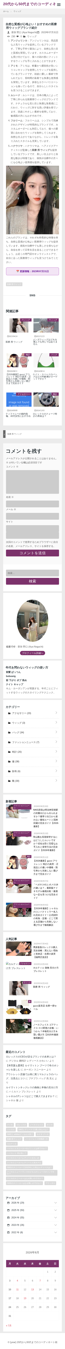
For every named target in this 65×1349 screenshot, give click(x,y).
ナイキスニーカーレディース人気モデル (24, 1163)
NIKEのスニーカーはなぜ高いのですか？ (24, 1183)
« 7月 (9, 1325)
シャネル (11, 1129)
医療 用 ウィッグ (41, 150)
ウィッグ (32, 36)
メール (11, 509)
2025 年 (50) (17, 1210)
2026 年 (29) (17, 1202)
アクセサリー (24, 394)
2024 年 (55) (17, 1217)
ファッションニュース (25, 742)
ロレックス (21, 1125)
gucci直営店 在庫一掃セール (45, 1007)
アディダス (50, 1183)
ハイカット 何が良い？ (17, 1153)
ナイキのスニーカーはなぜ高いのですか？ (25, 1178)
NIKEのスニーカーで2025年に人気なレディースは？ (29, 1167)
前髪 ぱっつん (13, 672)
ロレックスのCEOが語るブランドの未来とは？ (31, 1056)
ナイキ (10, 1125)
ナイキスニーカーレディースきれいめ (23, 1158)
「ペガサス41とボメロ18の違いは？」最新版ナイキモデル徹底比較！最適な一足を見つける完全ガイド (45, 891)
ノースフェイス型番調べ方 (36, 1139)
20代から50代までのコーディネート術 (31, 5)
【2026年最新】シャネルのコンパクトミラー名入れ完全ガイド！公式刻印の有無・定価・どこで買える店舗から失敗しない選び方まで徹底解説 (45, 916)
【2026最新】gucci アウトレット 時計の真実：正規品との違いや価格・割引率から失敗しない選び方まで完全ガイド (18, 378)
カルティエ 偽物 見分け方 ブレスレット (46, 969)
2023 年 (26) (17, 1225)
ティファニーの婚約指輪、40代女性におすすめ (18, 415)
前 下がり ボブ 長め (16, 680)
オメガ (50, 1125)
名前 (10, 497)
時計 (28, 355)
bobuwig (11, 676)
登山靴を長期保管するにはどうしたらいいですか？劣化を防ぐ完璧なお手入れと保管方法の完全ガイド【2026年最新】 (45, 843)
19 (25, 1298)
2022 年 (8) (17, 1232)
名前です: (11, 646)
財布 (16, 771)
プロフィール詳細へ (32, 653)
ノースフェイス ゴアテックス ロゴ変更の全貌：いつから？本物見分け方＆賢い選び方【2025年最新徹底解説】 (45, 1031)
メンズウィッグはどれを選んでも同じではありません (45, 341)
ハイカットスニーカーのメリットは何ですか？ (27, 1148)
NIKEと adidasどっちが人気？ (20, 1134)
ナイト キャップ (14, 684)
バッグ (54, 355)
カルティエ (12, 1144)
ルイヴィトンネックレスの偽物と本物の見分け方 (32, 1087)
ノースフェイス (36, 1125)
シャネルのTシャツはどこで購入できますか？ (30, 1096)
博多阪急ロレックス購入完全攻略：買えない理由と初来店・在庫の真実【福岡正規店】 (45, 952)
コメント (12, 466)
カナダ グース (43, 1134)
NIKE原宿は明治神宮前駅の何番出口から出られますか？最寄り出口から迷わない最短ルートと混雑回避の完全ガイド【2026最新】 (45, 818)
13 (32, 1289)
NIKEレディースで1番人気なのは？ (33, 1129)
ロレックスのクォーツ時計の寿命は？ (45, 415)
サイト (9, 521)
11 (17, 1289)
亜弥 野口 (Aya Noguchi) (24, 32)
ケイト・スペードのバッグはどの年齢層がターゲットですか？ (45, 376)
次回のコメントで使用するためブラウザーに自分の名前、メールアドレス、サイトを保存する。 (32, 544)
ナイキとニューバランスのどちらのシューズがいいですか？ (30, 1173)
